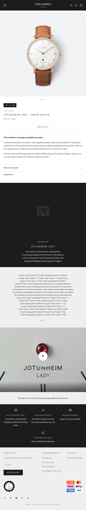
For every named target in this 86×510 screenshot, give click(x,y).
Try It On (10, 105)
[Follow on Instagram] (10, 498)
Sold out (43, 127)
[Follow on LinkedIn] (28, 498)
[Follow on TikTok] (22, 498)
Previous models (74, 458)
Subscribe (13, 472)
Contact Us (47, 458)
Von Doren (9, 111)
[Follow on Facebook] (5, 498)
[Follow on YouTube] (16, 498)
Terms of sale (48, 462)
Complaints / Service (51, 471)
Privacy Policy (48, 466)
